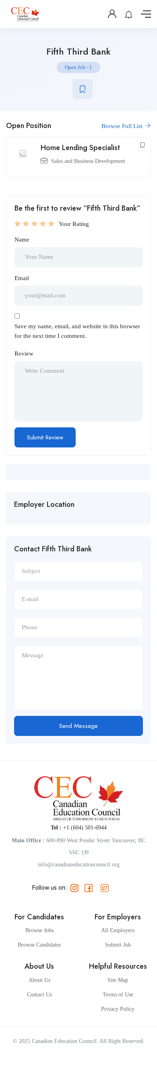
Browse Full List (122, 126)
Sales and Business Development (88, 161)
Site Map (117, 980)
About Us (39, 980)
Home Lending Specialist (80, 147)
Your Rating (74, 224)
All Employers (117, 930)
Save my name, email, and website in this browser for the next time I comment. (77, 331)
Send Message (78, 725)
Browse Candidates (39, 945)
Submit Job (118, 945)
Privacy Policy (117, 1009)
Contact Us (39, 995)
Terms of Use (118, 995)
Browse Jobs (39, 930)
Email (21, 278)
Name (21, 239)
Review (23, 353)
